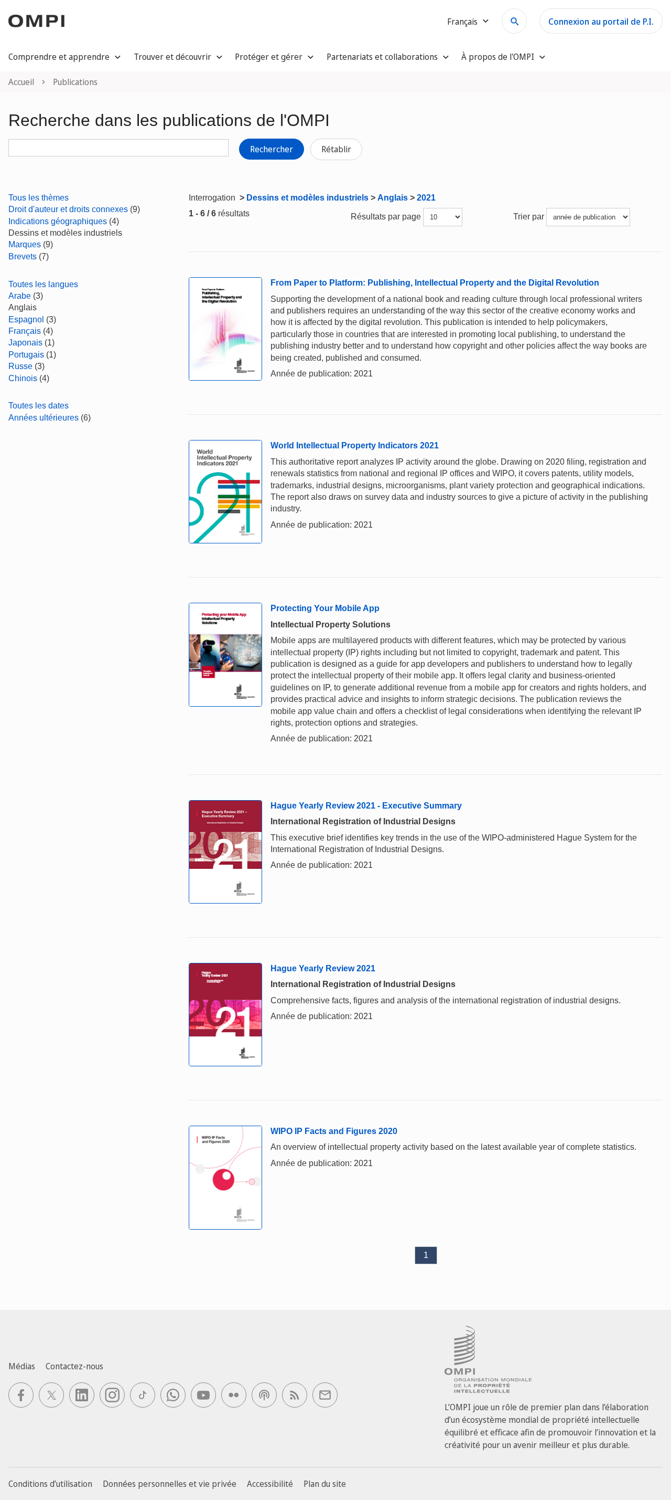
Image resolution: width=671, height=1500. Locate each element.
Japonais (25, 342)
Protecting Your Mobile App (325, 608)
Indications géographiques (57, 221)
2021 (426, 197)
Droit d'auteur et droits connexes (68, 209)
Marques (24, 244)
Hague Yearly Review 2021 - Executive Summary (366, 805)
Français (24, 331)
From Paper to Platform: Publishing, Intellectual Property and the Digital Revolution (434, 282)
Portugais (26, 354)
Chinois (22, 378)
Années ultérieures (43, 417)
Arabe (19, 295)
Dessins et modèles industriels (307, 197)
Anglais (392, 197)
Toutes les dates (38, 405)
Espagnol (26, 319)
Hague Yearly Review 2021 (322, 968)
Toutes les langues (43, 284)
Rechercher (271, 149)
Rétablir (336, 149)
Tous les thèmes (38, 197)
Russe (20, 366)
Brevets (22, 256)
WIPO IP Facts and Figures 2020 (333, 1131)
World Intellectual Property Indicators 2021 (354, 445)
